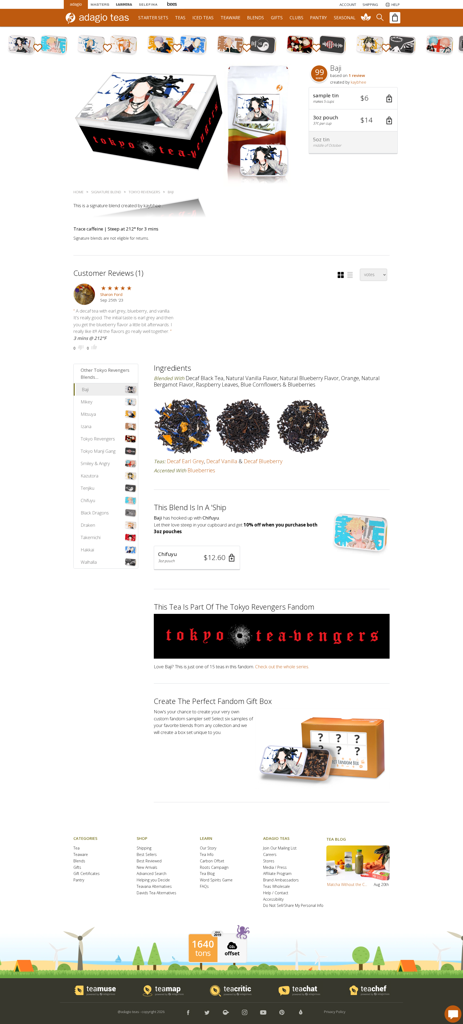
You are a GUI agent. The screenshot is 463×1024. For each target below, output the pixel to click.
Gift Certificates (86, 873)
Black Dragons (95, 513)
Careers (270, 854)
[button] (353, 98)
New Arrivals (147, 867)
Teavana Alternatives (154, 886)
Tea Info (207, 854)
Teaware (80, 854)
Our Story (208, 848)
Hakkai (87, 550)
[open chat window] (453, 1014)
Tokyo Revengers (98, 439)
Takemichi (90, 537)
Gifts (77, 867)
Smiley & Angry (95, 463)
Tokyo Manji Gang (98, 451)
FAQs (204, 886)
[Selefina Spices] (148, 4)
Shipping (144, 848)
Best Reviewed (149, 861)
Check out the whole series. (282, 666)
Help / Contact (275, 893)
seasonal (345, 18)
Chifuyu (88, 500)
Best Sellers (147, 854)
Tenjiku (87, 488)
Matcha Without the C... (347, 884)
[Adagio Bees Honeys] (172, 4)
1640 (203, 944)
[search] (379, 18)
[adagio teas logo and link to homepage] (100, 17)
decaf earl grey (185, 461)
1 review (357, 75)
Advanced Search (151, 873)
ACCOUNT (347, 4)
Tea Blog (207, 873)
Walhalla (89, 562)
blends (255, 18)
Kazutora (89, 476)
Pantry (78, 880)
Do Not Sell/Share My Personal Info (293, 905)
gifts (277, 18)
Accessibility (273, 899)
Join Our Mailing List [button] (280, 848)
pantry (318, 18)
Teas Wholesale (276, 886)
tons (203, 953)
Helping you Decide (153, 880)
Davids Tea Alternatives (156, 893)
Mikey (86, 402)
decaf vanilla (221, 461)
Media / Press (275, 867)
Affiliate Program (277, 873)
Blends (79, 861)
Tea (76, 848)
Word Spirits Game (216, 880)
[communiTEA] (366, 18)
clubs (296, 18)
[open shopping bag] (395, 17)
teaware (230, 18)
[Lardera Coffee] (124, 4)
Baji (85, 389)
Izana (86, 426)
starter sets (153, 18)
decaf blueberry (263, 461)
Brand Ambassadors (281, 880)
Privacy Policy (334, 1011)
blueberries (201, 470)
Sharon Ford (111, 294)
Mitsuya (88, 414)
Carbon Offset (212, 861)
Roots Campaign (214, 867)
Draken (88, 525)
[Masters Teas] (100, 4)
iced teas (203, 18)
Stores (268, 861)
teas (180, 18)
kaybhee (358, 82)
